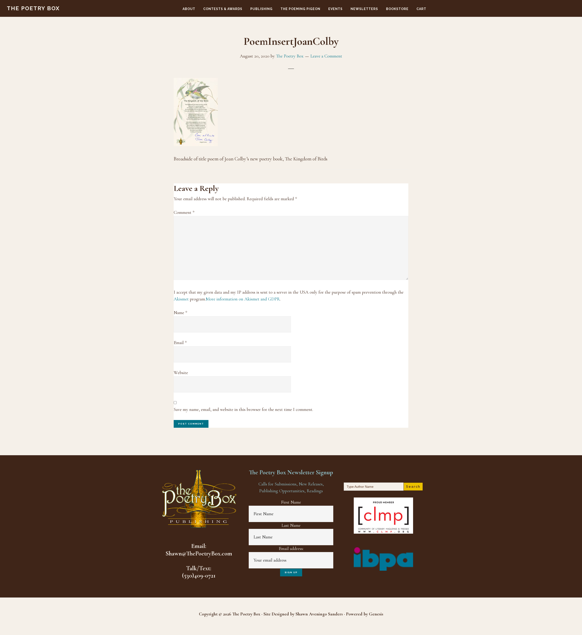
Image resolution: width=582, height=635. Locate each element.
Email (180, 342)
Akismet (181, 299)
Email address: (291, 548)
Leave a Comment (326, 56)
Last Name (291, 525)
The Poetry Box (33, 8)
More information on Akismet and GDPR (243, 299)
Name (180, 312)
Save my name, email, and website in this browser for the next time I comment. (243, 409)
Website (181, 372)
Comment (184, 212)
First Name (291, 502)
